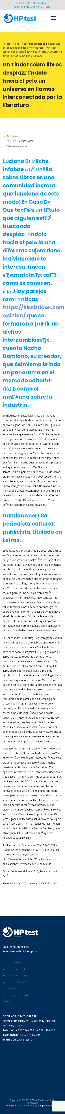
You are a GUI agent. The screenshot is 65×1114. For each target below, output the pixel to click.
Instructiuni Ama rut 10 (15, 975)
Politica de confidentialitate (17, 995)
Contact (7, 1001)
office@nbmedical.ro (38, 3)
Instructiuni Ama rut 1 (14, 969)
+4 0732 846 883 (24, 1030)
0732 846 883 (44, 6)
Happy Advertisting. (48, 1105)
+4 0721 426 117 (45, 1030)
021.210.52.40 (28, 6)
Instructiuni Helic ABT (15, 982)
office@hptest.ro (22, 1039)
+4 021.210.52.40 (30, 1035)
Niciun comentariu (17, 146)
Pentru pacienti (11, 962)
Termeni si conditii (13, 988)
